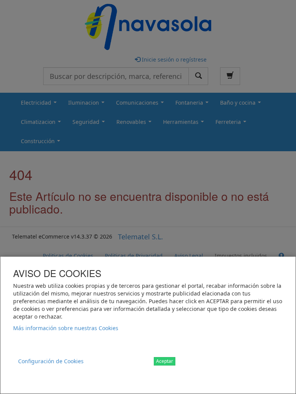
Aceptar (164, 361)
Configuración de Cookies (51, 361)
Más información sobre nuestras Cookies (65, 328)
